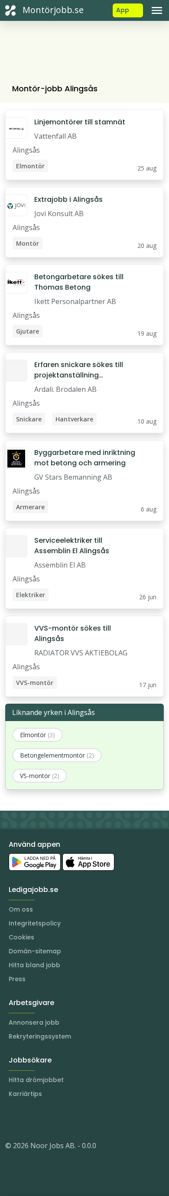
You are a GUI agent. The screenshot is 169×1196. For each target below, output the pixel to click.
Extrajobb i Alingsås (68, 199)
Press (17, 979)
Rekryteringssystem (40, 1036)
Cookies (21, 937)
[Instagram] (12, 1119)
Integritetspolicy (35, 923)
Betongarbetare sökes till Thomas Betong (79, 282)
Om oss (21, 909)
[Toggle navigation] (157, 10)
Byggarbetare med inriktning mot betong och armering (84, 458)
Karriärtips (25, 1093)
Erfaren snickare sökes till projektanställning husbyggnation (78, 370)
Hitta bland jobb (34, 965)
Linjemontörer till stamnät (79, 122)
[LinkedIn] (29, 1119)
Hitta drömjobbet (36, 1080)
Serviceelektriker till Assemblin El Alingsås (71, 545)
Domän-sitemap (35, 951)
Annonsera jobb (34, 1022)
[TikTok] (64, 1119)
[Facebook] (47, 1119)
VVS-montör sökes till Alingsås (72, 633)
